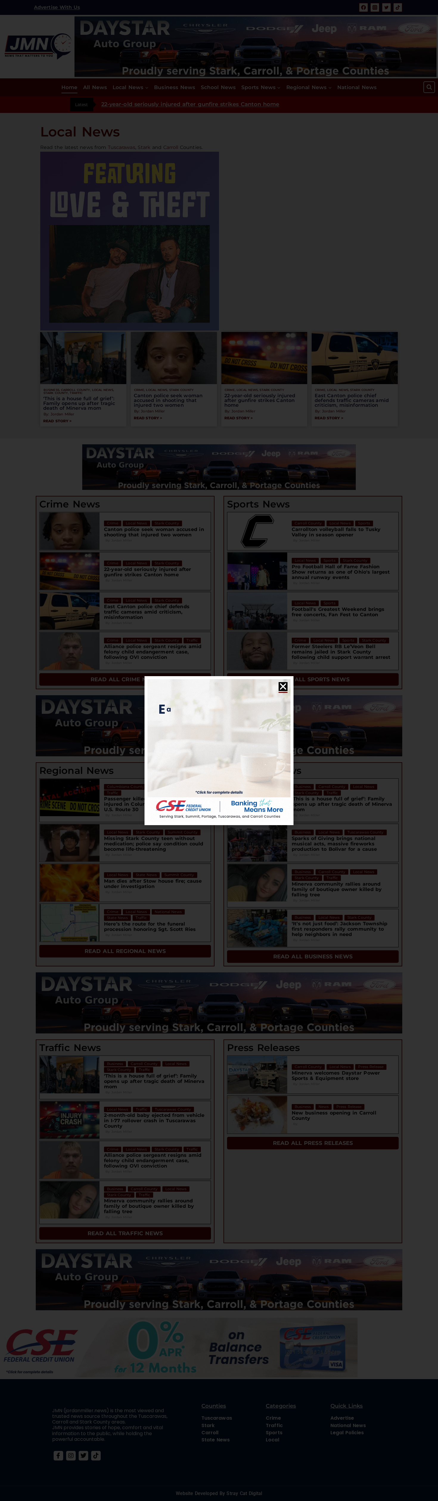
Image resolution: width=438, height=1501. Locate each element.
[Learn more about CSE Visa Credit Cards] (219, 750)
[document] (219, 750)
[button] (283, 686)
